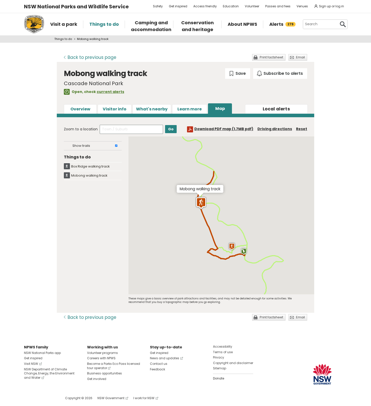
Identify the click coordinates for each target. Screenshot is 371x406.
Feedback (157, 369)
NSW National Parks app (42, 353)
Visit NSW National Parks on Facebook (28, 398)
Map (220, 108)
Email (300, 57)
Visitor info (114, 109)
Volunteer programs (102, 353)
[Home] (34, 24)
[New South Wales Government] (322, 374)
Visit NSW (31, 364)
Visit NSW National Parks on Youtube (50, 398)
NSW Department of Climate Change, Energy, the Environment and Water (49, 373)
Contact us (158, 364)
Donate (218, 378)
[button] (232, 246)
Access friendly (205, 6)
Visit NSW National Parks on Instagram (39, 398)
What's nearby (152, 109)
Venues (302, 6)
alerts (276, 109)
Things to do (63, 39)
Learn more (189, 109)
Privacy (218, 357)
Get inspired (178, 6)
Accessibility (222, 346)
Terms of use (223, 352)
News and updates (164, 358)
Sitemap (219, 368)
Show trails (81, 145)
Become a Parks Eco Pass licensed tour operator (113, 366)
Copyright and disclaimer (233, 363)
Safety (158, 6)
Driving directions (274, 128)
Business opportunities (104, 373)
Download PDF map (223, 128)
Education (231, 6)
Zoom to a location (81, 129)
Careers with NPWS (101, 358)
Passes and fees (277, 6)
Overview (80, 109)
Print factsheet (271, 57)
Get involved (96, 379)
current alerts (110, 91)
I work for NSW (143, 398)
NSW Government (110, 398)
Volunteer (252, 6)
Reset (301, 128)
